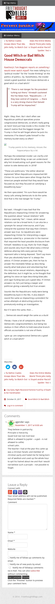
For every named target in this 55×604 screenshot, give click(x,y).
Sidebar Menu (13, 35)
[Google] (15, 492)
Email (11, 540)
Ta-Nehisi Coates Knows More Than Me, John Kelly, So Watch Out (15, 44)
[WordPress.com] (25, 492)
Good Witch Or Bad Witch (38, 399)
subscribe (35, 570)
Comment (12, 502)
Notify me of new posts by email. (25, 564)
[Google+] (10, 492)
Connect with (14, 488)
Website (11, 549)
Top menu (11, 3)
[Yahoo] (20, 492)
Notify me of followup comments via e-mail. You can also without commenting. (25, 570)
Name (11, 532)
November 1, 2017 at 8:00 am (29, 425)
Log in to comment (15, 405)
